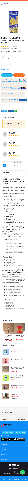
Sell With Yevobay (20, 432)
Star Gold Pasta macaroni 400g (20, 336)
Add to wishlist (6, 51)
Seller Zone (4, 459)
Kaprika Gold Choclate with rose (8, 336)
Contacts (3, 449)
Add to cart (19, 75)
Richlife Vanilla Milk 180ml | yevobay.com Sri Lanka (17, 368)
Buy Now (7, 75)
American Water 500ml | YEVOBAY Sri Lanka (17, 376)
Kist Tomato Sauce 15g (16, 359)
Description (6, 172)
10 (17, 165)
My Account (4, 454)
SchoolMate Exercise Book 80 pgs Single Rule (17, 350)
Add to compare (17, 51)
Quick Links (4, 444)
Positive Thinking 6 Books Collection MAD (17, 393)
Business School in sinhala (17, 385)
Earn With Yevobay (7, 432)
